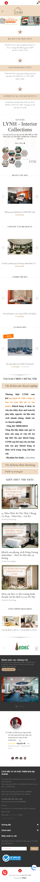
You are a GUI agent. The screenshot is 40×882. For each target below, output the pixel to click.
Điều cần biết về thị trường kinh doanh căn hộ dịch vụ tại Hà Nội (18, 595)
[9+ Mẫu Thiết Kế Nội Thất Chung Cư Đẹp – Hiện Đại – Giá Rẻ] (20, 496)
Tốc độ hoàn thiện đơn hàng (20, 464)
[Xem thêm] (30, 458)
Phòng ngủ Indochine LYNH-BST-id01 (20, 212)
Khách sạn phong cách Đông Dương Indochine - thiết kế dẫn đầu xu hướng (20, 555)
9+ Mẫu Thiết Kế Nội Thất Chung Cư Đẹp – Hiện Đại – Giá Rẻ (19, 515)
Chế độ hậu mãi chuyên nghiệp (21, 385)
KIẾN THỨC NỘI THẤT (20, 479)
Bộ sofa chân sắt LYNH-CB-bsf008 (20, 364)
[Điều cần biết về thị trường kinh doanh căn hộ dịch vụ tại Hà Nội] (20, 577)
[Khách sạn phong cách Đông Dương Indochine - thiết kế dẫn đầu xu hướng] (20, 535)
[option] (20, 21)
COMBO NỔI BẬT (20, 277)
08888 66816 (13, 815)
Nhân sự (20, 669)
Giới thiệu (20, 119)
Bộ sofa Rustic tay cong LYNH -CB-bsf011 (20, 313)
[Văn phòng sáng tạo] (20, 689)
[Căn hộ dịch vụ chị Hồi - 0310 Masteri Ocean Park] (29, 621)
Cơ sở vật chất (8, 669)
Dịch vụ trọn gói (14, 471)
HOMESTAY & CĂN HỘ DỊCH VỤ (20, 96)
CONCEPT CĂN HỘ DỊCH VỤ (20, 227)
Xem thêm (19, 143)
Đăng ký (34, 849)
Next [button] (36, 623)
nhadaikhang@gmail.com (9, 818)
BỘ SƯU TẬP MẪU (20, 175)
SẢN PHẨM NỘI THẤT (20, 67)
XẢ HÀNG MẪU (20, 327)
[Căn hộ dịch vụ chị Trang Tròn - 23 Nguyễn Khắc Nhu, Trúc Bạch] (10, 621)
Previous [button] (3, 623)
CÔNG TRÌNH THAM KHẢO (20, 609)
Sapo (24, 877)
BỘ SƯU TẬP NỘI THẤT (20, 38)
